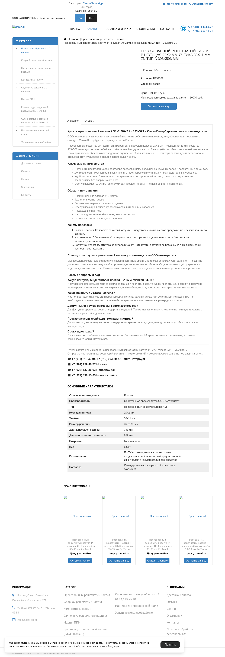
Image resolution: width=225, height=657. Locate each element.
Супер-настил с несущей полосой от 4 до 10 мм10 (34, 121)
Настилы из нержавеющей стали (35, 132)
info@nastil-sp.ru (176, 3)
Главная (76, 28)
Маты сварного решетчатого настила (36, 70)
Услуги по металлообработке (36, 142)
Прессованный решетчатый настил (35, 50)
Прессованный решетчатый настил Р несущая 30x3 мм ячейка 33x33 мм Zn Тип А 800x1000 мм (118, 544)
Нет (91, 18)
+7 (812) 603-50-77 (201, 27)
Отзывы (25, 171)
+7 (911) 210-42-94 (201, 30)
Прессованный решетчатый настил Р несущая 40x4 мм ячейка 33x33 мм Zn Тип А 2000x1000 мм (157, 544)
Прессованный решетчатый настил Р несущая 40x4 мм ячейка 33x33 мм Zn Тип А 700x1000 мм (196, 544)
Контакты (167, 28)
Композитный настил (32, 79)
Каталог (92, 28)
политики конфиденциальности (27, 646)
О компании (145, 28)
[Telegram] (184, 28)
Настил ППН (27, 99)
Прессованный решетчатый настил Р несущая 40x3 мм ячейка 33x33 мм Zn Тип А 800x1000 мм (80, 544)
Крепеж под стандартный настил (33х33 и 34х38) (34, 109)
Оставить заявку (202, 3)
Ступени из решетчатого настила (34, 89)
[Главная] (65, 39)
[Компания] (31, 27)
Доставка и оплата (117, 28)
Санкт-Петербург (93, 3)
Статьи (25, 179)
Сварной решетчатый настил (36, 60)
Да (80, 18)
